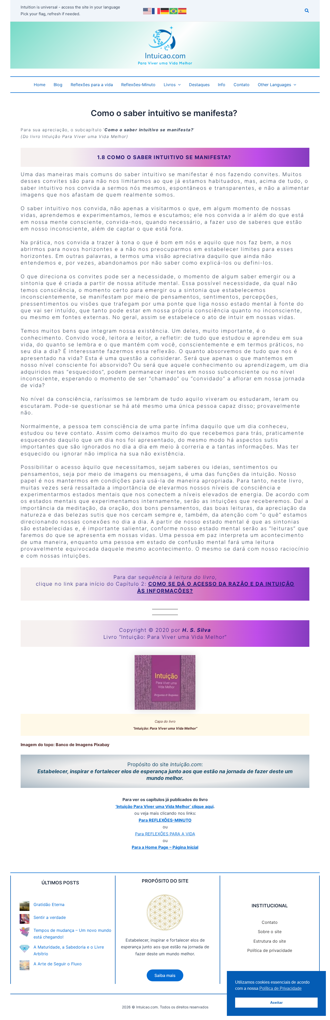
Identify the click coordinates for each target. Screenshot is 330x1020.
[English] (147, 10)
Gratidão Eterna (49, 904)
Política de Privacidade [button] (280, 988)
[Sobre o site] (270, 931)
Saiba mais (165, 975)
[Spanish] (182, 10)
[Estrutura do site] (269, 941)
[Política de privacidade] (269, 950)
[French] (156, 10)
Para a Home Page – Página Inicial (165, 847)
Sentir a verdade (50, 917)
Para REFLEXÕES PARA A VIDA (165, 833)
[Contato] (270, 922)
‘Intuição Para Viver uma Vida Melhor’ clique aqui (164, 806)
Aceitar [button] (276, 1002)
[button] (307, 11)
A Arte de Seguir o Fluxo (58, 963)
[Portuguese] (173, 10)
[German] (165, 10)
